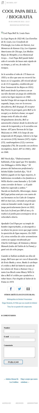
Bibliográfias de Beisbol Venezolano (19, 299)
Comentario (8, 345)
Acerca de (6, 403)
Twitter (19, 289)
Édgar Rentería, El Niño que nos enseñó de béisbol (19, 303)
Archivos (19, 403)
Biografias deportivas (19, 25)
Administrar (32, 403)
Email (28, 289)
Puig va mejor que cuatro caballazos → (29, 380)
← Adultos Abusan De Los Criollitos (11, 380)
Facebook (10, 289)
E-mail (12, 337)
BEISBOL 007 (12, 3)
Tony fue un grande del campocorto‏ (19, 307)
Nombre (7, 328)
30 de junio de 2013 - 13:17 (19, 21)
